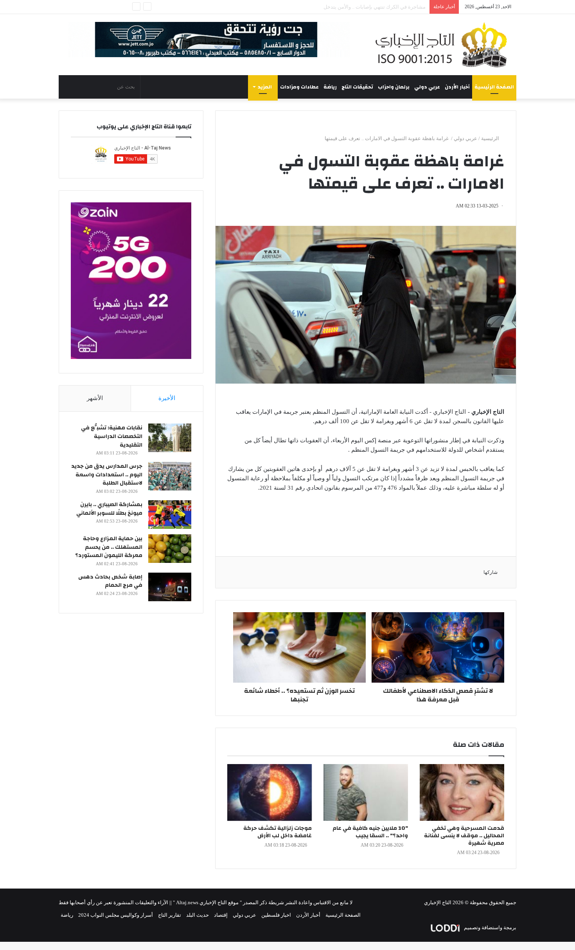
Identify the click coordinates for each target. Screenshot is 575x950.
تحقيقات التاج (357, 87)
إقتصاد (221, 915)
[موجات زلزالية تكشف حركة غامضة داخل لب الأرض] (269, 792)
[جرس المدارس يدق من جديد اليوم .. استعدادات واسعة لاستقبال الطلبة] (169, 476)
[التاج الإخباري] (444, 44)
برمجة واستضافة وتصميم (489, 927)
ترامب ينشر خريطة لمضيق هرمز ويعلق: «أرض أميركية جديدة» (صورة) (352, 7)
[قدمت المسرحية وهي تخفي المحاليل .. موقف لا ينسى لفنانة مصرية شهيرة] (462, 792)
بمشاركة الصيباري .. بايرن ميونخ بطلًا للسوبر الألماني (109, 508)
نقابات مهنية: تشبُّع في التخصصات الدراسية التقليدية (111, 436)
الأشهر (95, 398)
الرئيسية (490, 138)
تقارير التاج (169, 915)
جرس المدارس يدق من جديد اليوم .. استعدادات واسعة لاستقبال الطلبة (106, 474)
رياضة (330, 87)
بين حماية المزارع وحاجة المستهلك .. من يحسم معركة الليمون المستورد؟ (108, 547)
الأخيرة (166, 398)
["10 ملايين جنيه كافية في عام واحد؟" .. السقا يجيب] (365, 792)
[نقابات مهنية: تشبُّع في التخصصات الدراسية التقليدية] (169, 438)
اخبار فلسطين (276, 915)
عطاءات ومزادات (299, 87)
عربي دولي (427, 87)
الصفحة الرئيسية (494, 87)
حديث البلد (197, 915)
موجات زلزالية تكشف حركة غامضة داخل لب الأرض (277, 832)
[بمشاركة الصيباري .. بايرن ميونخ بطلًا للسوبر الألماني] (169, 514)
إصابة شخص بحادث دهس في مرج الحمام (110, 581)
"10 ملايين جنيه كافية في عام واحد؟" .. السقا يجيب (370, 832)
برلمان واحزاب (394, 87)
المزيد (265, 87)
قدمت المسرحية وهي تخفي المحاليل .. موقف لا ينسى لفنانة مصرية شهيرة (464, 835)
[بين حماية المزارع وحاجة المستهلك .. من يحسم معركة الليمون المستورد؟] (169, 548)
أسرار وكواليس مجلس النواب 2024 (115, 915)
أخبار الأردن (457, 87)
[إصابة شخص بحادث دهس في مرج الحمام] (169, 587)
